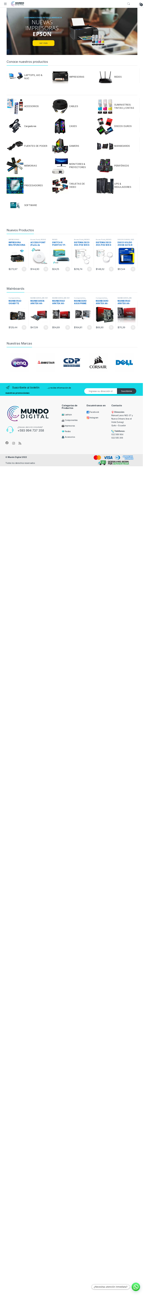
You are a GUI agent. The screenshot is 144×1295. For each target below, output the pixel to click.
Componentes (14, 298)
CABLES (73, 106)
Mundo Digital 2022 (17, 457)
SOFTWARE (30, 205)
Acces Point (35, 239)
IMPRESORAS (76, 76)
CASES (73, 126)
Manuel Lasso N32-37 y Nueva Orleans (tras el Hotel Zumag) (122, 418)
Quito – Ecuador (118, 425)
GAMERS (74, 145)
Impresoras (69, 426)
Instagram (93, 417)
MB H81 (66, 298)
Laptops (68, 414)
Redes (67, 431)
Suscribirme (126, 391)
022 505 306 (117, 438)
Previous (15, 365)
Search (128, 3)
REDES (118, 76)
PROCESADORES (33, 185)
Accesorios (69, 437)
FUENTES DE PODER (35, 145)
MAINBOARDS (122, 145)
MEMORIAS (30, 165)
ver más (43, 43)
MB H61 (45, 298)
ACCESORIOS (31, 106)
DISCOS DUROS (123, 126)
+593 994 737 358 (30, 430)
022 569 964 (117, 434)
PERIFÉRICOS (121, 165)
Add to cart (24, 269)
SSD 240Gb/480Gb (126, 240)
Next (129, 365)
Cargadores (30, 126)
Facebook (94, 412)
